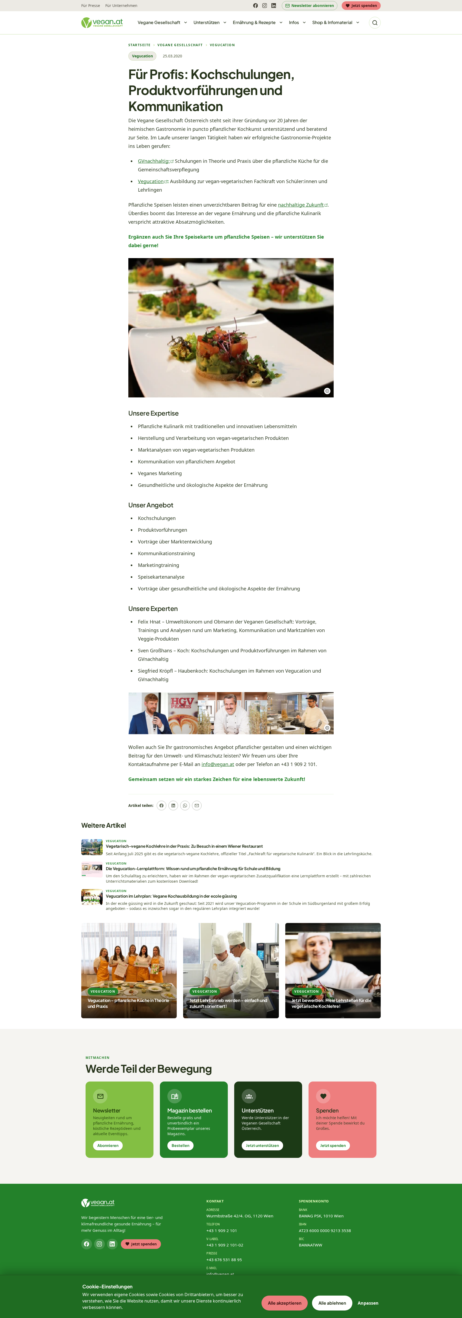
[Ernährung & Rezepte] (281, 22)
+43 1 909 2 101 (221, 1230)
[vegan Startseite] (102, 22)
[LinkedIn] (274, 6)
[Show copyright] (327, 391)
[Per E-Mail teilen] (197, 805)
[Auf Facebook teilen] (161, 805)
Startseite (139, 45)
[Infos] (304, 22)
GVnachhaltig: (154, 161)
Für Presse (90, 5)
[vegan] (97, 1203)
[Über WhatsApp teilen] (185, 805)
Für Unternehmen (121, 5)
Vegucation (222, 45)
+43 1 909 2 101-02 (224, 1245)
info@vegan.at (218, 764)
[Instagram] (264, 6)
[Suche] (375, 23)
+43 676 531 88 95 (224, 1259)
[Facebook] (255, 6)
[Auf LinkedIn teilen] (173, 805)
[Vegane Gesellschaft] (185, 22)
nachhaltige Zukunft (301, 205)
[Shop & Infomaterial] (357, 22)
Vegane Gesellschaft (180, 45)
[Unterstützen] (225, 22)
